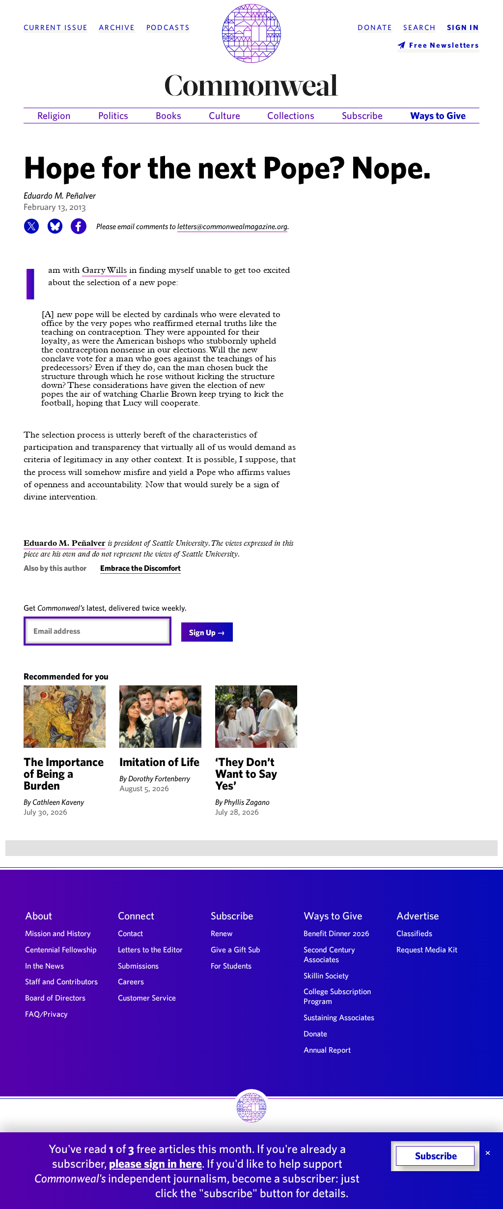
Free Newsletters (444, 45)
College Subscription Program (337, 996)
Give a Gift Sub (235, 949)
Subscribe (362, 115)
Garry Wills (104, 270)
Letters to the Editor (150, 949)
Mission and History (58, 933)
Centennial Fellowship (61, 949)
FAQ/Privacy (46, 1013)
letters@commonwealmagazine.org (232, 226)
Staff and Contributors (61, 981)
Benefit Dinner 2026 (336, 933)
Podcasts (168, 27)
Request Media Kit (426, 949)
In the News (44, 965)
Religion (54, 115)
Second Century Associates (329, 954)
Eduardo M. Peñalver (60, 195)
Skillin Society (326, 975)
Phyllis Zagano (247, 801)
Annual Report (327, 1049)
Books (168, 115)
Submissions (138, 965)
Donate (375, 27)
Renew (222, 933)
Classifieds (414, 933)
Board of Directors (55, 997)
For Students (231, 965)
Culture (224, 115)
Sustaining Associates (339, 1017)
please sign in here (155, 1163)
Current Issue (55, 27)
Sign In (463, 27)
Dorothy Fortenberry (159, 778)
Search (419, 27)
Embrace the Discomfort (140, 567)
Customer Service (147, 997)
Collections (290, 115)
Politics (113, 115)
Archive (117, 27)
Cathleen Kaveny (58, 801)
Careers (131, 981)
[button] (31, 231)
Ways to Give (438, 115)
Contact (130, 933)
